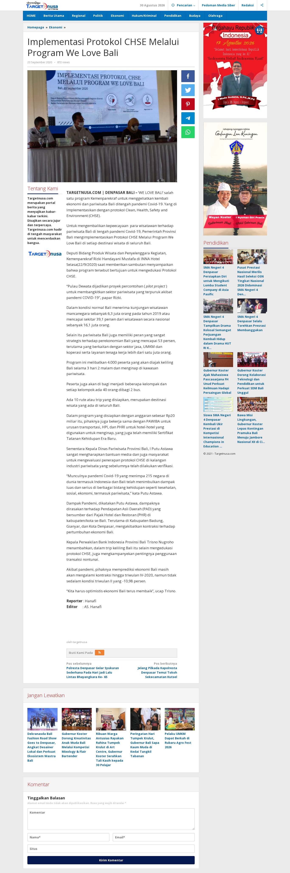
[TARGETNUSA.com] (42, 5)
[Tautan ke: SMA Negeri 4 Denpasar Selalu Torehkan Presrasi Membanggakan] (252, 305)
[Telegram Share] (188, 118)
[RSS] (99, 652)
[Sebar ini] (188, 76)
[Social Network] (262, 5)
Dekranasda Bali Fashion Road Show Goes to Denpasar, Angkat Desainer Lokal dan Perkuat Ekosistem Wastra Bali (41, 747)
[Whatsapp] (188, 132)
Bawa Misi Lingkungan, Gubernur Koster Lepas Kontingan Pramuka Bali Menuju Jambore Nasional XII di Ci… (251, 428)
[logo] (44, 253)
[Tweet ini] (188, 90)
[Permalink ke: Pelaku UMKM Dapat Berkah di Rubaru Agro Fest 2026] (180, 719)
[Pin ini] (188, 104)
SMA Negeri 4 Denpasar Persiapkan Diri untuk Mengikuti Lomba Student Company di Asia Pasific (216, 280)
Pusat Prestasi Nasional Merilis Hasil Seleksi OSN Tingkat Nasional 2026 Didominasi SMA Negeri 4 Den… (250, 280)
